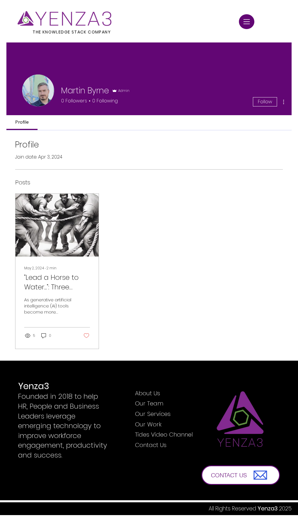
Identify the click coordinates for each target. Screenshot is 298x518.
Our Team (149, 403)
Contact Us (150, 445)
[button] (246, 21)
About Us (147, 393)
